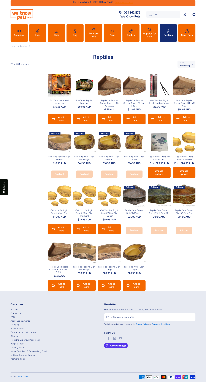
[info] (59, 90)
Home (13, 46)
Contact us (16, 313)
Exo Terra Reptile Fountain (84, 101)
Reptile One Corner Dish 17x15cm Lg (134, 211)
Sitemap (14, 336)
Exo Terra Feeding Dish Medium (59, 158)
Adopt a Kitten (17, 343)
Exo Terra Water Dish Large (134, 268)
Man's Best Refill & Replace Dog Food (29, 351)
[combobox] (163, 14)
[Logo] (22, 14)
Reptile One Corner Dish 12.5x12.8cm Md (159, 211)
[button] (193, 14)
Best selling (185, 65)
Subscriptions (17, 328)
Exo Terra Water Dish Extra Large (84, 158)
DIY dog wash (17, 347)
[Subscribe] (191, 317)
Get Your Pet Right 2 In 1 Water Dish (159, 158)
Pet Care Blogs (18, 359)
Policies (14, 309)
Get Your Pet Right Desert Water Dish (59, 211)
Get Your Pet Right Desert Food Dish (184, 158)
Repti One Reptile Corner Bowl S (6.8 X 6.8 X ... (59, 270)
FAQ (13, 317)
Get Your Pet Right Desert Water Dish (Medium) (84, 213)
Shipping (15, 324)
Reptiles (23, 46)
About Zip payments (20, 321)
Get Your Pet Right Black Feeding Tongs (159, 101)
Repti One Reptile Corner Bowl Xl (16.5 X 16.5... (184, 103)
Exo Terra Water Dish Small (134, 158)
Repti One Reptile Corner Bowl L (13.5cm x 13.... (134, 103)
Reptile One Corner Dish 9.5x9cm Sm (184, 211)
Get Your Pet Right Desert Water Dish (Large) (109, 213)
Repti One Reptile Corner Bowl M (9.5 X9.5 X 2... (109, 103)
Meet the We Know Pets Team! (25, 340)
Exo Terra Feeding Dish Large (109, 268)
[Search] (149, 14)
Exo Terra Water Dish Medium (109, 158)
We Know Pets (24, 376)
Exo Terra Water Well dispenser (59, 101)
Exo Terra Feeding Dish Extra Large (84, 268)
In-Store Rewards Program (23, 355)
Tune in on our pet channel (23, 332)
